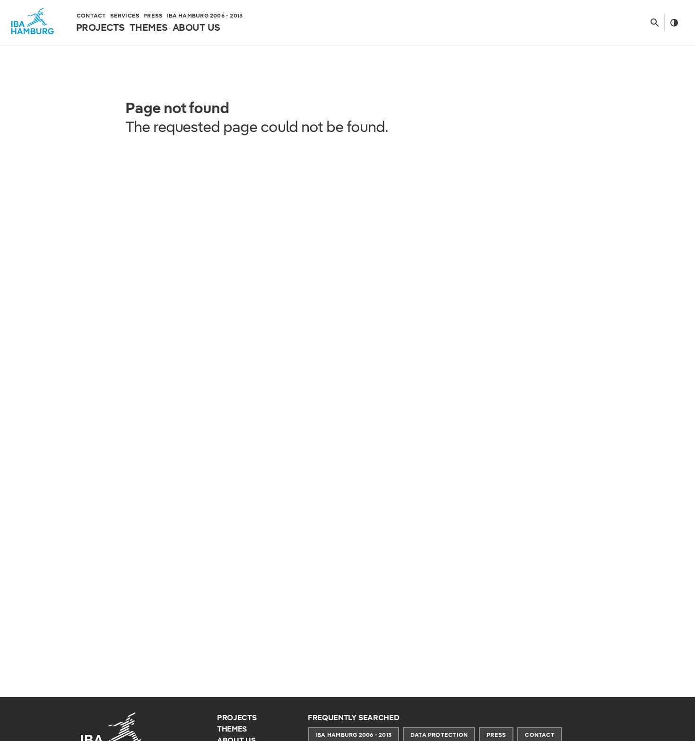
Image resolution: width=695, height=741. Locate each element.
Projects (236, 718)
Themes (232, 729)
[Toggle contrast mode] (674, 22)
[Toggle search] (654, 22)
